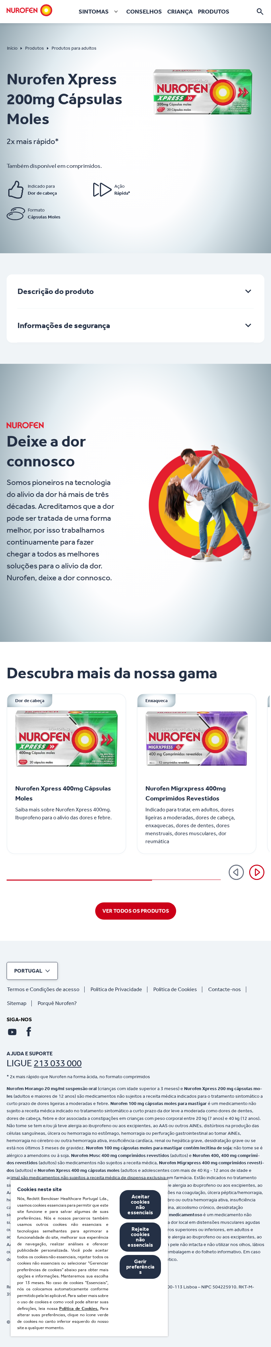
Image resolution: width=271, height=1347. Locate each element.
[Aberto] (260, 11)
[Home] (29, 10)
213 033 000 (58, 1063)
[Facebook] (28, 1031)
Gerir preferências (140, 1266)
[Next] (256, 872)
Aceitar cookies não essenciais (140, 1204)
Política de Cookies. (78, 1308)
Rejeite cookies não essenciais (140, 1237)
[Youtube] (12, 1031)
